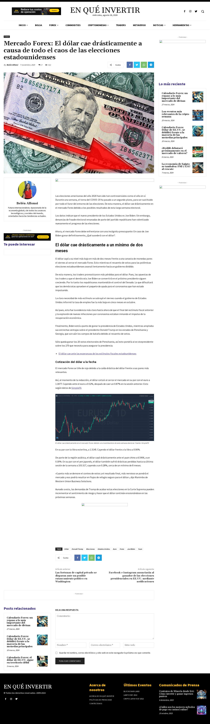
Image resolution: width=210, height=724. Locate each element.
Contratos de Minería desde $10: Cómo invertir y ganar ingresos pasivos (176, 694)
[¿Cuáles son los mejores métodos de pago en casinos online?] (201, 710)
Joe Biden (131, 549)
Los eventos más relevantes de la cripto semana (175, 114)
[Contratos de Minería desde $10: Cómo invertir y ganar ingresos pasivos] (201, 694)
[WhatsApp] (144, 65)
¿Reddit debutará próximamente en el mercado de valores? (174, 151)
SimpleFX (76, 387)
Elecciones (90, 549)
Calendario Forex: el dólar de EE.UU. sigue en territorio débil (20, 660)
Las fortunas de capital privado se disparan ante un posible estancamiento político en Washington (76, 577)
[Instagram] (190, 11)
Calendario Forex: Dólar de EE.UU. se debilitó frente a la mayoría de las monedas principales (19, 641)
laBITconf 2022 (130, 695)
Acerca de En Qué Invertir (101, 696)
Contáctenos (95, 703)
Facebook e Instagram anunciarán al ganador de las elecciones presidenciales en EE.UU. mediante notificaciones (131, 577)
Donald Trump (77, 549)
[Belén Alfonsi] (27, 190)
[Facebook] (184, 11)
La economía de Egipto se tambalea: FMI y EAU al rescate (176, 167)
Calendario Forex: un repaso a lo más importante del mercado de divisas (20, 621)
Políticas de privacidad (100, 700)
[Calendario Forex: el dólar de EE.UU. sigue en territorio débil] (42, 661)
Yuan (140, 549)
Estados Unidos (104, 549)
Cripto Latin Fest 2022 (134, 699)
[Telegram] (151, 65)
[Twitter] (196, 11)
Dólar (66, 549)
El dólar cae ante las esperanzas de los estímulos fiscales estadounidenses (97, 353)
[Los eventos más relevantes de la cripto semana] (197, 115)
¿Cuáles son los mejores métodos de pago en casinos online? (177, 708)
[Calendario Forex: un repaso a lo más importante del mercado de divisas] (42, 621)
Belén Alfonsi (12, 65)
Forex (6, 37)
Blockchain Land (132, 691)
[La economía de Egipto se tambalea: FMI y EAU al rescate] (197, 167)
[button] (202, 11)
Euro (115, 549)
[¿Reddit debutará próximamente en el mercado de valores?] (197, 151)
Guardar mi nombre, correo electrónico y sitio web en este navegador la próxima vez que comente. (105, 652)
